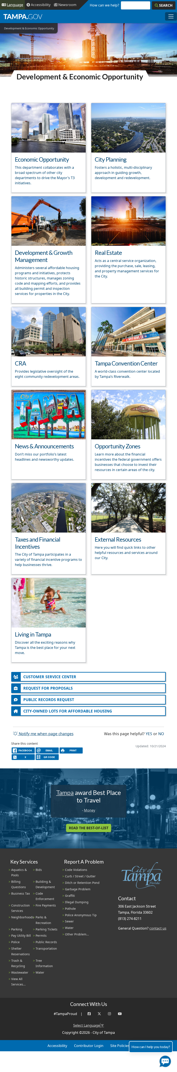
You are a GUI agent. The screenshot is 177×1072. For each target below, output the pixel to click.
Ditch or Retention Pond (82, 883)
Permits (41, 935)
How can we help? (104, 5)
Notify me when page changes (45, 733)
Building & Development (45, 884)
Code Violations (76, 870)
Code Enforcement (45, 896)
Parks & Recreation (43, 920)
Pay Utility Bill (21, 935)
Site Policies (120, 1045)
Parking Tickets (46, 929)
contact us (157, 928)
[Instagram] (109, 1014)
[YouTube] (119, 1014)
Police (15, 942)
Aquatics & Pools (19, 872)
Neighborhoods (22, 917)
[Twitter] (99, 1014)
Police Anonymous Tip (81, 915)
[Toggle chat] (164, 1060)
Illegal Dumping (76, 902)
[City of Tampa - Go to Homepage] (22, 16)
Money (89, 810)
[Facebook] (89, 1014)
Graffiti (70, 896)
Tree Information (44, 963)
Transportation (46, 948)
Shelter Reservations (20, 951)
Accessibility (57, 1045)
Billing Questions (18, 884)
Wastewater (19, 972)
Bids (39, 870)
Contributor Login (88, 1045)
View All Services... (18, 981)
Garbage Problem (77, 889)
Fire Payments (46, 905)
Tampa (65, 792)
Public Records (46, 942)
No (161, 733)
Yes (149, 733)
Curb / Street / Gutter (80, 876)
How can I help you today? (150, 1047)
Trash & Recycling (18, 963)
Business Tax (20, 893)
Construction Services (20, 908)
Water (40, 972)
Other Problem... (77, 934)
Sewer (69, 921)
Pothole (70, 908)
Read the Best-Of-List (88, 828)
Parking (16, 929)
